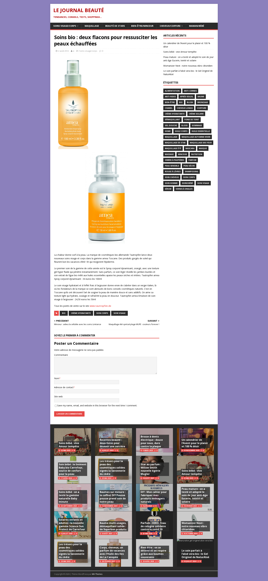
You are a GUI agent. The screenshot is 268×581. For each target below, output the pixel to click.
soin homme (171, 183)
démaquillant (172, 119)
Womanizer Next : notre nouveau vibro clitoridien (187, 65)
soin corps (102, 313)
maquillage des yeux (201, 142)
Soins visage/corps (64, 25)
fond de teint (191, 119)
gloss (184, 125)
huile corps (181, 131)
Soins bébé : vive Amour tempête (180, 51)
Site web (58, 396)
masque (203, 148)
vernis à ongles (184, 189)
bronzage (202, 102)
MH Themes (97, 574)
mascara (189, 148)
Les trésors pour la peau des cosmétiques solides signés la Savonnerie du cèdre (71, 551)
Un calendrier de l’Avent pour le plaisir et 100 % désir (195, 443)
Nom (56, 378)
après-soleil (186, 96)
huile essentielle (201, 131)
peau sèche (189, 165)
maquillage (171, 137)
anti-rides (170, 96)
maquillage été (173, 148)
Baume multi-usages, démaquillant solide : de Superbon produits (113, 526)
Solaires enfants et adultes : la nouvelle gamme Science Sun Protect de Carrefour (72, 524)
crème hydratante (81, 313)
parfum (192, 160)
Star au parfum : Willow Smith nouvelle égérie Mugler (151, 469)
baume (201, 96)
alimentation (172, 91)
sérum (168, 189)
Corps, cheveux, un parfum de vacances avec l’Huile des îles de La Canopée (112, 552)
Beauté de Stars (115, 25)
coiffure (201, 108)
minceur (182, 154)
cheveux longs (185, 108)
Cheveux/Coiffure (170, 25)
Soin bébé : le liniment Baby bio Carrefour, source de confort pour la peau (72, 469)
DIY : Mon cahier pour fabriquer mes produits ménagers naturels (154, 496)
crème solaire (196, 113)
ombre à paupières (174, 160)
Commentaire (61, 354)
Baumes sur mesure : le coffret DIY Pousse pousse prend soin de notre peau (113, 496)
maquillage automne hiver (196, 137)
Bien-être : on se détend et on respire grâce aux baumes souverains (153, 552)
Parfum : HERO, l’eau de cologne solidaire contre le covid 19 (153, 526)
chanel (168, 108)
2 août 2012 (63, 50)
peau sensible (172, 165)
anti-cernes (190, 91)
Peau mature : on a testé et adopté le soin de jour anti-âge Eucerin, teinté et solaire (195, 495)
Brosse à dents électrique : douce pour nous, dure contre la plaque (152, 441)
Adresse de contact (64, 387)
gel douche (171, 125)
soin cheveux (172, 177)
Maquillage (92, 25)
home (168, 131)
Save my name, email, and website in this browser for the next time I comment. (97, 405)
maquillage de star (175, 142)
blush (190, 102)
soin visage (119, 313)
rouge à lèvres (173, 171)
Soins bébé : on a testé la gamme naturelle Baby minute (69, 496)
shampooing (191, 171)
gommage (197, 125)
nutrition (196, 154)
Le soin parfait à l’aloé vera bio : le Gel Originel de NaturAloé (195, 554)
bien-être (170, 102)
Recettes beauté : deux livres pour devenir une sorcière (112, 443)
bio (63, 313)
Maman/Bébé (196, 25)
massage (169, 154)
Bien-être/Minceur (142, 25)
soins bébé (187, 183)
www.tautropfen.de (100, 305)
